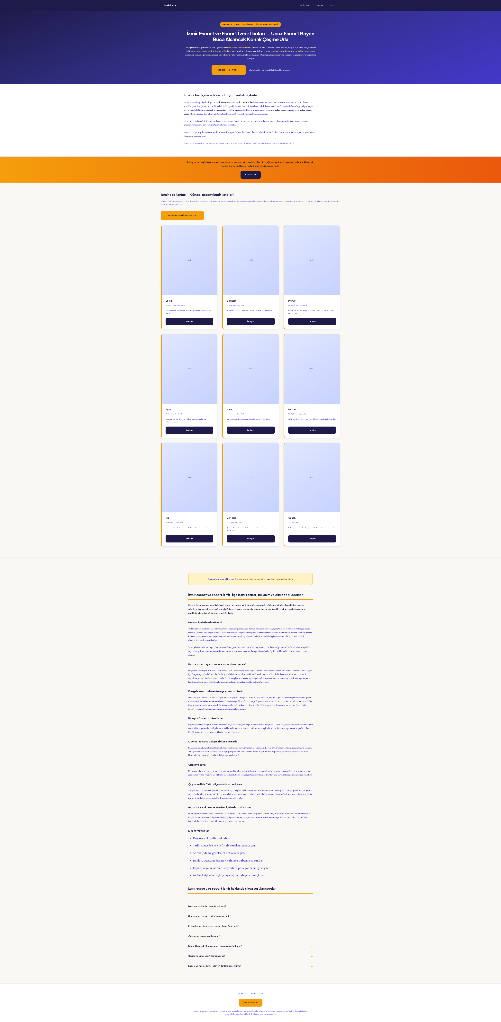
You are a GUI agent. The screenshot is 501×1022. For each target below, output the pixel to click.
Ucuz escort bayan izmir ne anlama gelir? (209, 916)
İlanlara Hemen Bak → (229, 70)
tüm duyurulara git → (282, 579)
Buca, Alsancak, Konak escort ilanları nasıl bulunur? (215, 946)
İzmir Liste (170, 5)
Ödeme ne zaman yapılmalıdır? (204, 936)
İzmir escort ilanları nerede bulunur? (207, 906)
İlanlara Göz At (250, 1002)
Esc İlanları (304, 5)
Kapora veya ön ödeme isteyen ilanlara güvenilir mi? (214, 966)
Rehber (319, 5)
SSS (331, 5)
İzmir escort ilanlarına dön (251, 579)
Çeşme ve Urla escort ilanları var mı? (206, 956)
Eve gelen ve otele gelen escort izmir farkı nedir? (214, 926)
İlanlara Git (250, 175)
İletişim (189, 321)
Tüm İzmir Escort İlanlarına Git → (182, 215)
